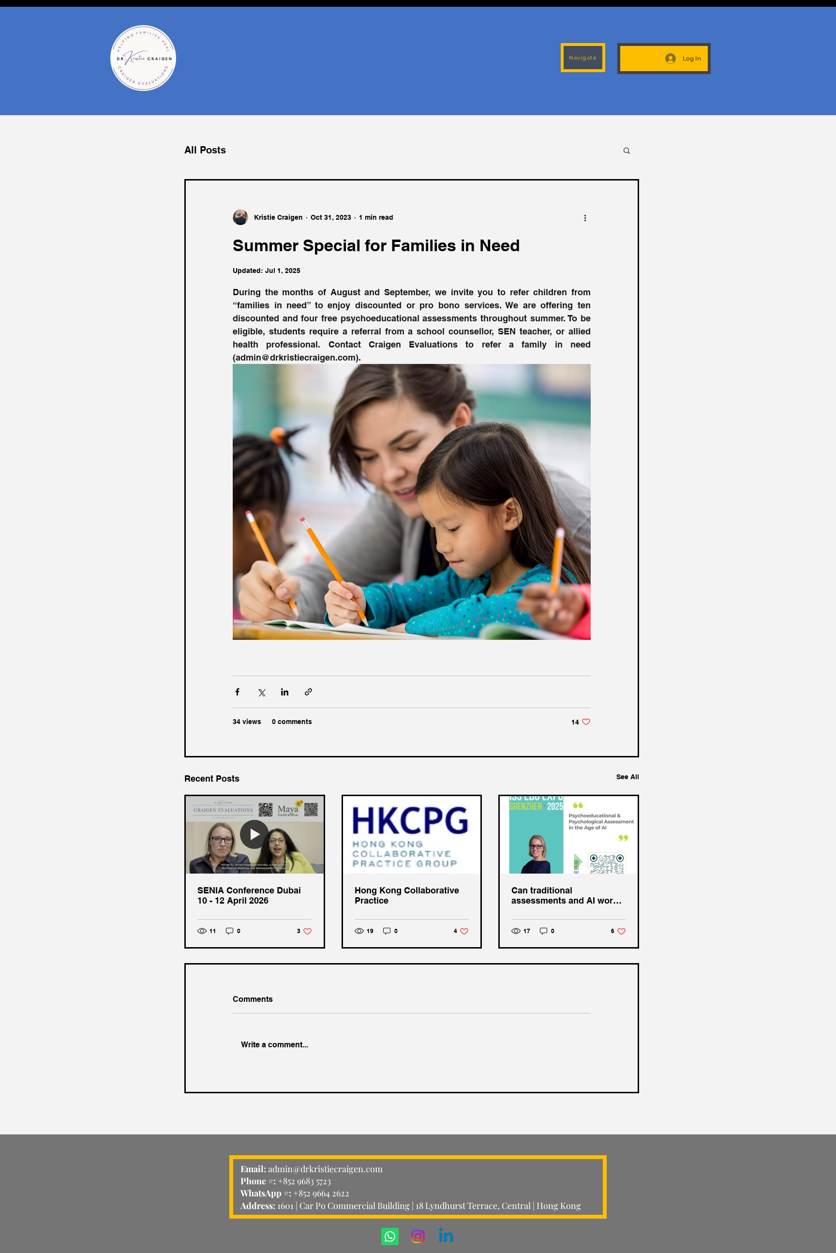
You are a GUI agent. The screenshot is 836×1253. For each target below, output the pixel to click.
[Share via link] (308, 691)
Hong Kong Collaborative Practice (407, 895)
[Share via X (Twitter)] (261, 691)
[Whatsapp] (390, 1236)
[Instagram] (418, 1236)
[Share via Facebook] (237, 691)
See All (627, 777)
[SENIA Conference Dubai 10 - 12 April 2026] (255, 835)
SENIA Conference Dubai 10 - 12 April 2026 (249, 895)
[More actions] (585, 217)
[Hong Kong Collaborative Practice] (412, 835)
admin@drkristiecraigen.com (325, 1169)
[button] (626, 150)
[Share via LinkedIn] (284, 691)
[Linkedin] (446, 1236)
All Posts (205, 150)
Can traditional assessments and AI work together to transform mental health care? (564, 895)
